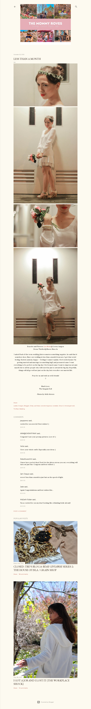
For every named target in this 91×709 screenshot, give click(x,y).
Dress (31, 406)
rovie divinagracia (46, 406)
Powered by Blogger (47, 702)
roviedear (55, 406)
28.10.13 (22, 480)
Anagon (20, 406)
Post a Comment (20, 511)
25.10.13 (22, 427)
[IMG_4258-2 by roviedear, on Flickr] (45, 203)
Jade (22, 487)
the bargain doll (69, 406)
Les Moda (47, 346)
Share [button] (15, 403)
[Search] (76, 6)
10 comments (23, 688)
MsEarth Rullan (26, 500)
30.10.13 (22, 493)
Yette (22, 446)
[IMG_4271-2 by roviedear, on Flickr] (45, 106)
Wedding (22, 409)
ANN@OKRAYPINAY (28, 433)
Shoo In (61, 406)
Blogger (26, 406)
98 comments (23, 574)
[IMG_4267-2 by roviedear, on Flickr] (45, 344)
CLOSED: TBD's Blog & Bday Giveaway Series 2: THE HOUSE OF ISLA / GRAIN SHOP (44, 568)
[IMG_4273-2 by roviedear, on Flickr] (45, 247)
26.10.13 (22, 467)
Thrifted (16, 409)
